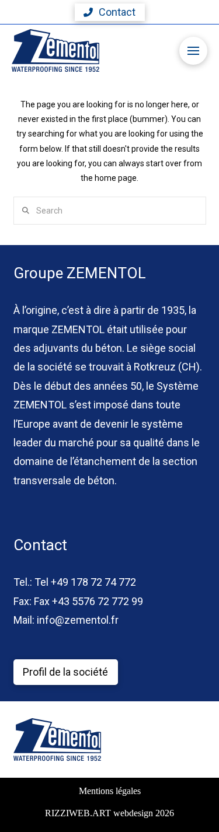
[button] (110, 12)
